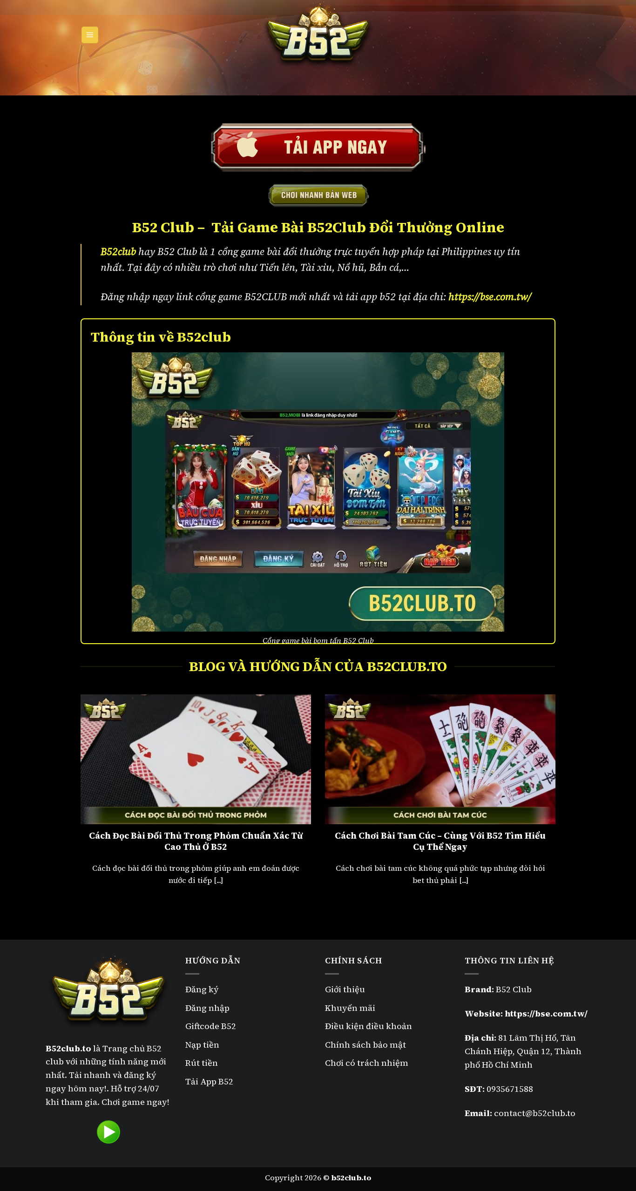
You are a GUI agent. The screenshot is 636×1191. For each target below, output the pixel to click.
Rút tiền (201, 1063)
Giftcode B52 (210, 1026)
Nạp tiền (202, 1044)
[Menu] (90, 35)
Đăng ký (202, 989)
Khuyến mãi (350, 1008)
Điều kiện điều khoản (368, 1026)
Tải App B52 (209, 1081)
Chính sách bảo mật (366, 1044)
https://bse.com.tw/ (489, 296)
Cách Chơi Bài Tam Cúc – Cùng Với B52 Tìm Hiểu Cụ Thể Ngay (440, 841)
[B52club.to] (318, 35)
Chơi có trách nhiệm (366, 1063)
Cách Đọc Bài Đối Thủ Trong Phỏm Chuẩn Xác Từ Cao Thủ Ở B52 (196, 841)
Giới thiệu (345, 989)
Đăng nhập (207, 1008)
